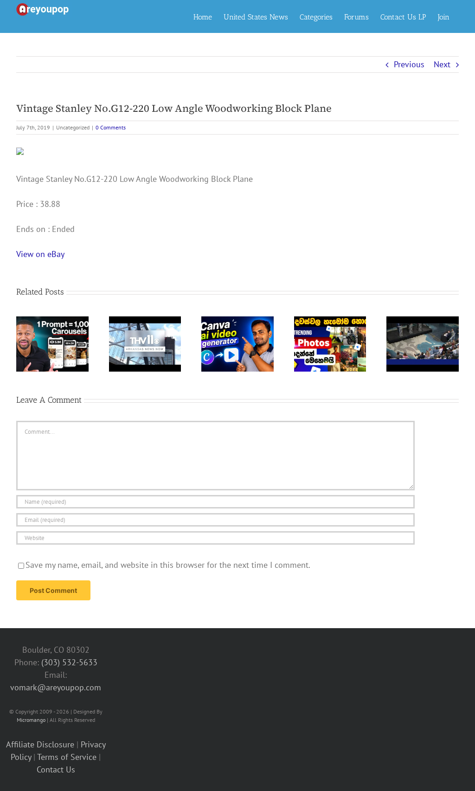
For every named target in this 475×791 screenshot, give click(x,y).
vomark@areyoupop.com (55, 687)
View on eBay (40, 254)
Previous (409, 64)
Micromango (31, 719)
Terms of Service (66, 757)
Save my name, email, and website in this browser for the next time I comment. (168, 564)
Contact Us (56, 769)
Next (442, 64)
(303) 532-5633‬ (69, 662)
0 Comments (111, 127)
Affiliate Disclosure (40, 744)
